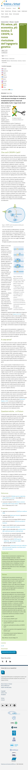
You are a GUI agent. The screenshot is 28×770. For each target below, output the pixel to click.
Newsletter (8, 8)
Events (6, 14)
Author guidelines (5, 17)
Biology (6, 58)
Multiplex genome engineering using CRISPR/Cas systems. (13, 497)
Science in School (4, 22)
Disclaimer (3, 694)
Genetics (20, 60)
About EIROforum (5, 685)
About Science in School (6, 684)
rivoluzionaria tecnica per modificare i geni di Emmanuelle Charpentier (14, 546)
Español (4, 85)
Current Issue (8, 11)
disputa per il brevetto (15, 515)
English (4, 73)
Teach (2, 14)
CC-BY (2, 646)
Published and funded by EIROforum (8, 764)
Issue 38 (16, 22)
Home (2, 11)
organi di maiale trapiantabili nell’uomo (11, 527)
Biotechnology (14, 60)
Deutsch (4, 75)
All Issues (14, 11)
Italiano (4, 79)
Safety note (4, 693)
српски (4, 83)
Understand (24, 11)
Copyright (3, 691)
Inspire (19, 11)
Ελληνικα (5, 77)
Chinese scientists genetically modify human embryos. (13, 502)
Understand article (23, 24)
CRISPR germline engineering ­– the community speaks (13, 540)
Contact (3, 8)
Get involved (16, 14)
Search (14, 8)
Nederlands (5, 71)
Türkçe (4, 87)
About (10, 14)
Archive (2, 698)
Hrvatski (4, 69)
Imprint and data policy (6, 687)
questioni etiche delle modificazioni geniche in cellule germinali (13, 530)
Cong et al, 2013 (17, 314)
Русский (5, 81)
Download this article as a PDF (8, 652)
